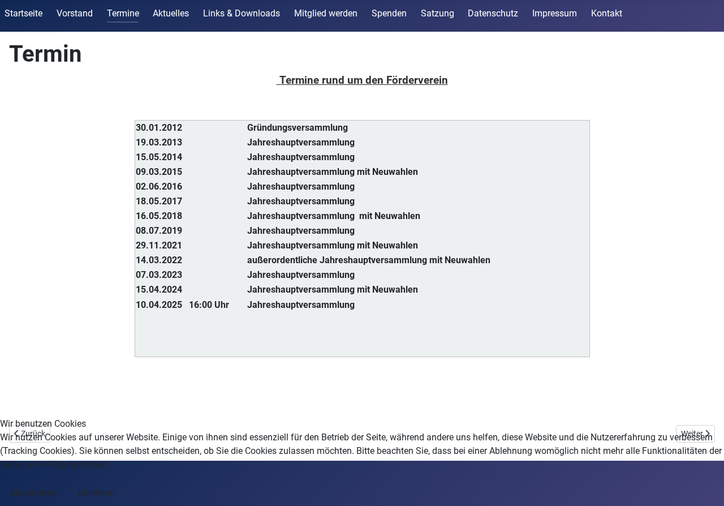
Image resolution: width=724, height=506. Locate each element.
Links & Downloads (241, 13)
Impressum (554, 13)
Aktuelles (171, 13)
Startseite (23, 13)
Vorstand (75, 13)
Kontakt (606, 13)
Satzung (437, 13)
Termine (123, 13)
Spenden (389, 13)
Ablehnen (96, 492)
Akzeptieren (33, 492)
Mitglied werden (325, 13)
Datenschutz (493, 13)
